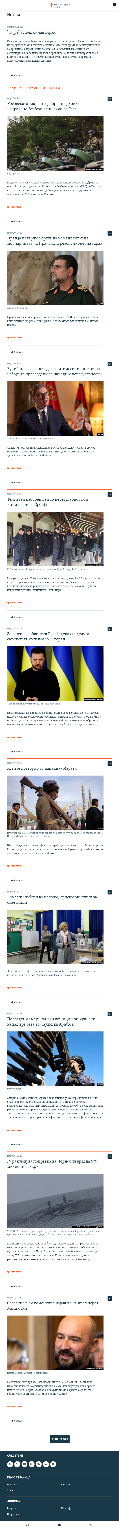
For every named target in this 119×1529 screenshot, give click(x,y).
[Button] (17, 75)
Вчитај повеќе (59, 1439)
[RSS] (39, 1464)
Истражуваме (14, 1514)
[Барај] (91, 1525)
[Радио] (27, 1525)
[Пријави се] (53, 1464)
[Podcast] (46, 1464)
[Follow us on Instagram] (32, 1464)
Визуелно (12, 1508)
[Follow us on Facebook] (10, 1464)
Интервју (66, 1508)
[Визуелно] (59, 1525)
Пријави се (13, 1484)
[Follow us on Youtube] (24, 1464)
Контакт (65, 1484)
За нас (10, 1490)
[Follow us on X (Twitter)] (17, 1464)
